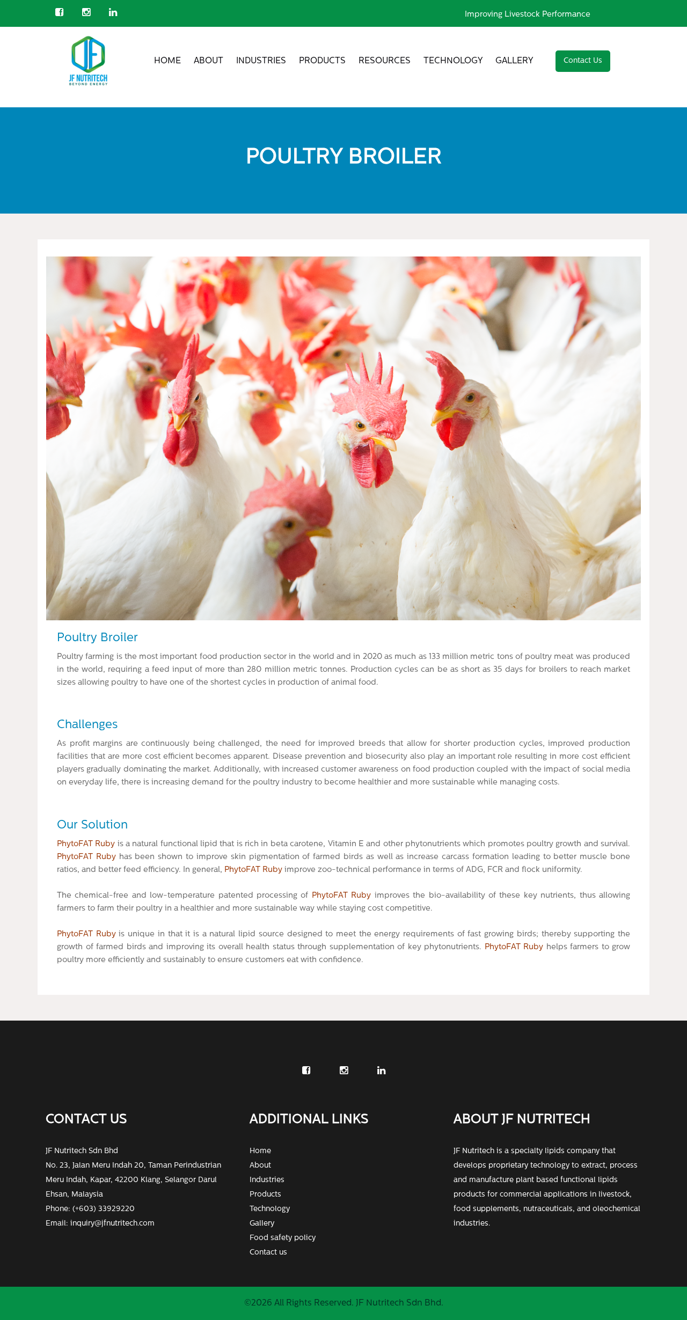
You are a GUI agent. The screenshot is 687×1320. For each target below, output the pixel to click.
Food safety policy (283, 1238)
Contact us (268, 1253)
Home (167, 61)
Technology (453, 61)
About (208, 61)
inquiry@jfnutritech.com (112, 1224)
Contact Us (583, 61)
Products (322, 61)
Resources (385, 61)
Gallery (514, 61)
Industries (261, 61)
